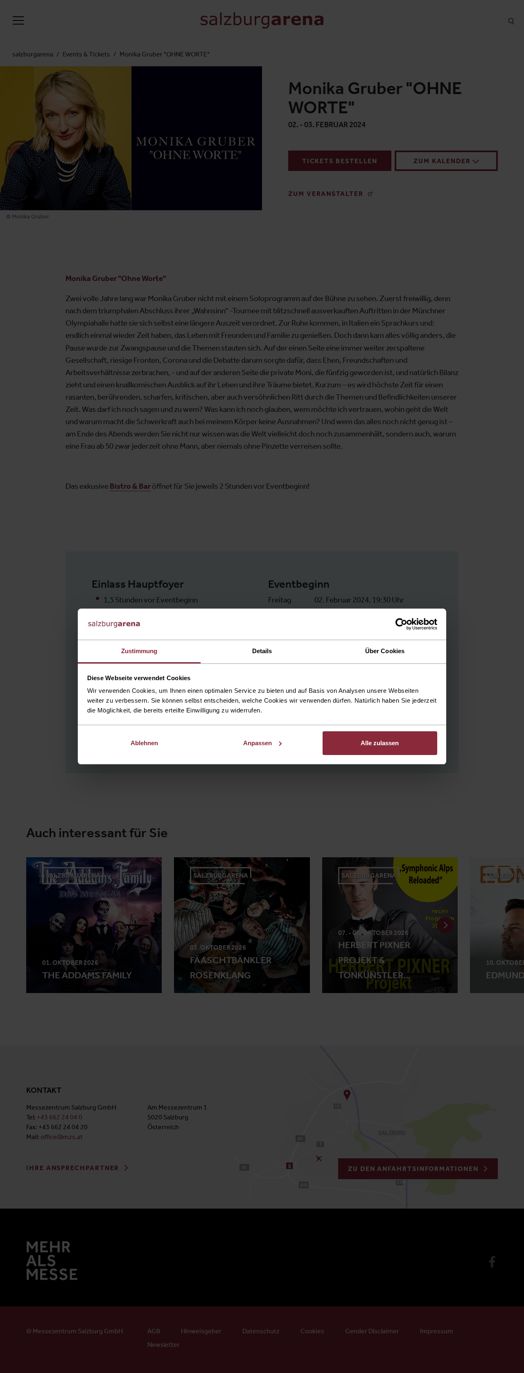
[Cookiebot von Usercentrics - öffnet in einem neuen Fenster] (401, 624)
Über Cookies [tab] (384, 650)
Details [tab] (262, 650)
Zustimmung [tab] (139, 650)
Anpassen (257, 742)
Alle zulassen (380, 742)
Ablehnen (144, 742)
